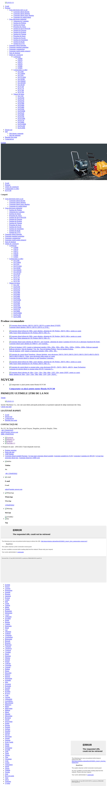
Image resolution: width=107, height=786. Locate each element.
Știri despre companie (16, 133)
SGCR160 (21, 85)
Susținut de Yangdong (20, 40)
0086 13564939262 (7, 434)
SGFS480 (21, 107)
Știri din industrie (14, 135)
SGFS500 (21, 109)
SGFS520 (21, 113)
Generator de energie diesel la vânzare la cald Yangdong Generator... (31, 358)
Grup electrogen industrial (17, 19)
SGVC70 (21, 88)
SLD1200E (21, 128)
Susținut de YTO (19, 43)
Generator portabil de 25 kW (63, 456)
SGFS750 (21, 120)
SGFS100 (21, 98)
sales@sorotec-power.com (9, 432)
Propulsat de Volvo (19, 27)
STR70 (20, 60)
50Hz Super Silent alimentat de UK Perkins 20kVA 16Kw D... (30, 333)
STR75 (20, 62)
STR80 (20, 66)
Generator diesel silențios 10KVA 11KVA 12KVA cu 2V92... (29, 327)
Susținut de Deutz (19, 25)
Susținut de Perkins (19, 23)
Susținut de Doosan (19, 30)
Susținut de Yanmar (19, 34)
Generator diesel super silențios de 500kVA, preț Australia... (29, 343)
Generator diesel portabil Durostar (16, 456)
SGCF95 (21, 75)
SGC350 (20, 96)
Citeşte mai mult (6, 407)
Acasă (7, 6)
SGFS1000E (22, 124)
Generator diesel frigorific (17, 45)
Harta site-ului (9, 452)
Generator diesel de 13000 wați (29, 458)
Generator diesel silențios (21, 13)
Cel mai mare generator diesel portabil (40, 456)
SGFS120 (21, 100)
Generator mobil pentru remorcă (19, 51)
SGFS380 (21, 103)
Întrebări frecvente (11, 137)
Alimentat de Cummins (21, 21)
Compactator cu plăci (20, 70)
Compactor (17, 57)
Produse (7, 8)
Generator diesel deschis (21, 12)
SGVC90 (21, 92)
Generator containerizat (17, 49)
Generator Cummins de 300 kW (84, 456)
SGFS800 (21, 122)
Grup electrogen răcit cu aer (18, 10)
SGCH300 (21, 79)
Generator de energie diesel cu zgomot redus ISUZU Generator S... (31, 369)
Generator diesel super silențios (23, 15)
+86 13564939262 (7, 430)
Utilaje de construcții (16, 55)
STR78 (20, 64)
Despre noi (8, 130)
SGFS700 (21, 117)
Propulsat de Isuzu (19, 36)
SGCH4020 (21, 81)
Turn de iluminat (14, 53)
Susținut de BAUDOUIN (21, 28)
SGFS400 (21, 105)
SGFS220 (21, 102)
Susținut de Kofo (19, 42)
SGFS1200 (21, 126)
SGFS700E (21, 118)
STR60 (20, 58)
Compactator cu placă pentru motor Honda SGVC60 (32, 389)
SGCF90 (21, 72)
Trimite (3, 398)
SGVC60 (21, 87)
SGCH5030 (21, 83)
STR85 (20, 68)
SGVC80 (21, 90)
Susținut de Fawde (19, 38)
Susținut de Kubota (19, 32)
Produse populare (11, 450)
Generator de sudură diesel (22, 17)
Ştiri (6, 131)
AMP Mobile (9, 454)
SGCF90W (21, 73)
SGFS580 (21, 115)
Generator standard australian (18, 47)
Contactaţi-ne (9, 139)
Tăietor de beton (18, 94)
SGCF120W (22, 77)
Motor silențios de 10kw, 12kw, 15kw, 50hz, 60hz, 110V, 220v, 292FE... (33, 374)
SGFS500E (21, 111)
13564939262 (9, 505)
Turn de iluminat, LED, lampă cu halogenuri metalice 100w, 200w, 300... (33, 351)
